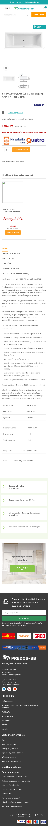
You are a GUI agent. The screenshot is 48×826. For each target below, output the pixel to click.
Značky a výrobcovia (10, 748)
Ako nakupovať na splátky (12, 798)
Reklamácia (6, 793)
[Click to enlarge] (5, 68)
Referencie (6, 720)
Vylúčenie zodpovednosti (12, 806)
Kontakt (5, 729)
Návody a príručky (9, 744)
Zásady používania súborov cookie (15, 802)
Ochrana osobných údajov (17, 625)
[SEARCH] (26, 14)
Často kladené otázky (10, 772)
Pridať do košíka (21, 150)
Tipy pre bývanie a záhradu (12, 753)
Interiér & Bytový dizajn (11, 761)
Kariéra (5, 724)
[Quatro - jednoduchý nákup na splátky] (24, 647)
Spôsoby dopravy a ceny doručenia (16, 781)
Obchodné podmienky (10, 785)
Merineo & (21, 816)
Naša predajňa (7, 701)
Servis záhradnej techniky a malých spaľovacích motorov (20, 706)
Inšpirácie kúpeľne (9, 757)
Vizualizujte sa (22, 568)
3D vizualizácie (7, 716)
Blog (3, 740)
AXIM (28, 816)
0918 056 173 (16, 2)
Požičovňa (6, 712)
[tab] (5, 249)
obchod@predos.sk (31, 2)
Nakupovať (39, 15)
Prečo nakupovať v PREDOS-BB (14, 776)
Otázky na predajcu (15, 112)
